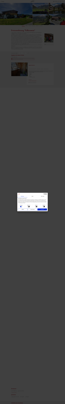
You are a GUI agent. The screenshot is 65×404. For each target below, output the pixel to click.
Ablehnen (23, 209)
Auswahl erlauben (32, 209)
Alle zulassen (42, 209)
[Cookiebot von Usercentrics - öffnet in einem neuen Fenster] (44, 194)
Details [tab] (32, 196)
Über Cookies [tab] (42, 196)
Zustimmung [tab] (22, 196)
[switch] (29, 207)
